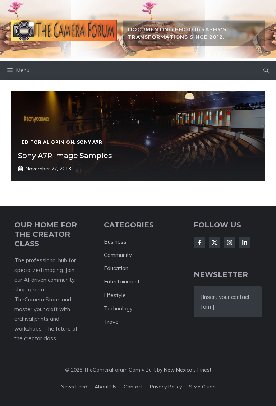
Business (115, 241)
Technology (118, 308)
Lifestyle (115, 295)
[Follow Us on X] (214, 242)
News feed (74, 386)
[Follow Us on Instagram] (229, 242)
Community (118, 255)
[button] (266, 70)
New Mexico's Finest (187, 369)
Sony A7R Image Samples (65, 155)
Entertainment (122, 281)
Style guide (202, 386)
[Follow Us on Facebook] (199, 242)
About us (105, 386)
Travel (112, 321)
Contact (133, 386)
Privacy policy (166, 386)
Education (116, 268)
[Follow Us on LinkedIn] (244, 242)
